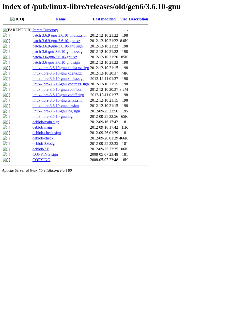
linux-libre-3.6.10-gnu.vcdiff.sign (58, 95)
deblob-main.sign (45, 122)
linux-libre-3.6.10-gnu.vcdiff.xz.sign (60, 84)
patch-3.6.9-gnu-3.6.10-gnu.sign (57, 46)
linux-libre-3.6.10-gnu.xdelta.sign (58, 78)
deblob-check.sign (46, 133)
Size (123, 19)
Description (138, 19)
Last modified (104, 19)
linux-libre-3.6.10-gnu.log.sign (56, 111)
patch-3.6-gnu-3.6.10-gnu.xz (54, 57)
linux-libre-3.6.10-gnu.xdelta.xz (57, 73)
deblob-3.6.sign (44, 143)
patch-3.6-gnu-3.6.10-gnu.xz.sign (58, 51)
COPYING (41, 160)
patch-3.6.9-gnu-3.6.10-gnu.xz (56, 41)
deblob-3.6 (40, 149)
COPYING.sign (45, 154)
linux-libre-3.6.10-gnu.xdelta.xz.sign (60, 68)
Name (61, 19)
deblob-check (42, 138)
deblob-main (42, 127)
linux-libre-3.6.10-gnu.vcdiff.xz (56, 89)
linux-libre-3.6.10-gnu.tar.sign (55, 106)
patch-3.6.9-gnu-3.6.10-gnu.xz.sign (59, 35)
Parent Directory (45, 30)
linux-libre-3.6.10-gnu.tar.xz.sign (57, 100)
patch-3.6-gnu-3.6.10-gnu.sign (56, 62)
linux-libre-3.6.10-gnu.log (52, 116)
